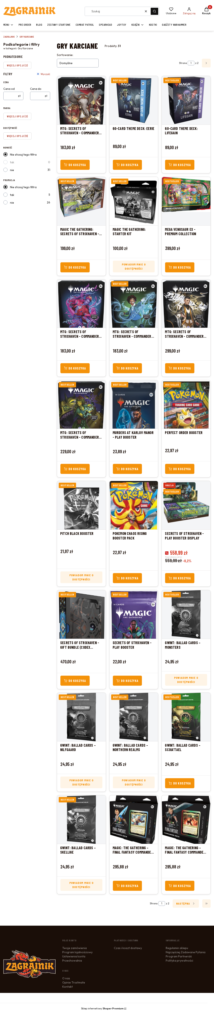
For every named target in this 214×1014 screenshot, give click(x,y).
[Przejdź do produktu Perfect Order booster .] (186, 404)
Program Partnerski (179, 956)
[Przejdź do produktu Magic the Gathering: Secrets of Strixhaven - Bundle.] (81, 201)
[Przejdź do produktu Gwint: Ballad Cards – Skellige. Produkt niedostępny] (81, 819)
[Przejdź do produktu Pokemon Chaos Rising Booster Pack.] (134, 505)
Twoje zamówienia (74, 948)
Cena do (35, 89)
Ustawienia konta (73, 956)
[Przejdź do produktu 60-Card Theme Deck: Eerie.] (134, 100)
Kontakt (67, 987)
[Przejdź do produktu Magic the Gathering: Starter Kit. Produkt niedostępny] (134, 201)
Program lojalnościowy (77, 952)
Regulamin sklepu (177, 948)
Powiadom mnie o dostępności (134, 266)
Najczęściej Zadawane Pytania (185, 952)
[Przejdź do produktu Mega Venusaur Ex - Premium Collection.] (186, 201)
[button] (154, 11)
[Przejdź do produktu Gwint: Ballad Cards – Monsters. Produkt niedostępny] (186, 614)
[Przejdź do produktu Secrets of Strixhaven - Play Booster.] (134, 614)
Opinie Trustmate (73, 982)
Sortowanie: (65, 55)
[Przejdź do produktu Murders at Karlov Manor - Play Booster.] (134, 404)
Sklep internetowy (102, 1008)
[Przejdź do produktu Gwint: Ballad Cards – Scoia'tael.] (186, 717)
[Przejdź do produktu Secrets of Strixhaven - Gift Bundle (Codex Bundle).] (81, 614)
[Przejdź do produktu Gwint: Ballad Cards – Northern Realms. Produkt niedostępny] (134, 717)
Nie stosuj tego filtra (23, 154)
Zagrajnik (9, 36)
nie (12, 170)
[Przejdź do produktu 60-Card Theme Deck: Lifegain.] (186, 100)
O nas (66, 978)
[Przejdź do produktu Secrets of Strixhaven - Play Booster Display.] (186, 505)
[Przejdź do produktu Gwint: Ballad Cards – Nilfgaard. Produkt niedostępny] (81, 717)
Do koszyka (77, 165)
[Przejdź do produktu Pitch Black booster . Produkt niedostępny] (81, 505)
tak (12, 162)
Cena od (9, 89)
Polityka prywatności (179, 960)
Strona (183, 63)
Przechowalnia (72, 960)
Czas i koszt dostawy (128, 948)
